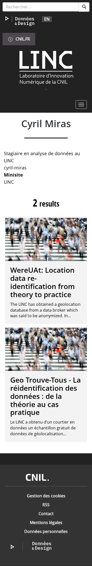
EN (47, 19)
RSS (46, 504)
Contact (46, 513)
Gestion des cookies (46, 496)
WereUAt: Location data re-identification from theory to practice (42, 282)
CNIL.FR (23, 39)
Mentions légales (46, 522)
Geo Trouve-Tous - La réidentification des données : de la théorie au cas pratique (45, 396)
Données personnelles (46, 531)
